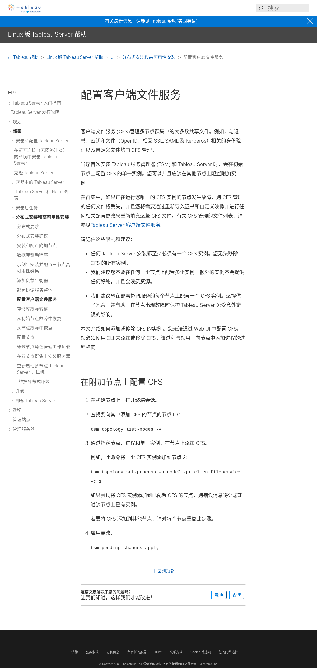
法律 (74, 652)
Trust (158, 652)
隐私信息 (112, 652)
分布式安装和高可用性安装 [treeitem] (42, 217)
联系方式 (176, 652)
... (113, 57)
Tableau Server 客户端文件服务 (125, 225)
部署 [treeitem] (17, 131)
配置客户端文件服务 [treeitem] (37, 299)
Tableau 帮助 (26, 57)
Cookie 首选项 (200, 652)
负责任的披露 (137, 652)
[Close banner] (311, 21)
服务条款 (92, 652)
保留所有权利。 (152, 664)
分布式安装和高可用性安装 (149, 57)
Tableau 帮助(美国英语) (174, 21)
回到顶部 (166, 571)
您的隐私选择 (228, 652)
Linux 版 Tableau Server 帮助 (75, 57)
